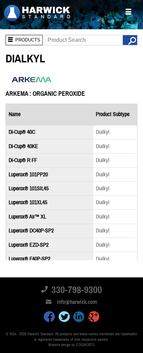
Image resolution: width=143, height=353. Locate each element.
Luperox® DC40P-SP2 (31, 230)
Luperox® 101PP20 (28, 174)
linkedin (78, 317)
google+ (93, 317)
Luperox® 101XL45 (28, 202)
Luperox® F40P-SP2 (29, 258)
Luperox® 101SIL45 (29, 188)
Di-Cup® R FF (23, 160)
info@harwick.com (77, 302)
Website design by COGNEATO (71, 344)
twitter (64, 317)
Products (23, 39)
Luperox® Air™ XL (27, 216)
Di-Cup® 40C (22, 132)
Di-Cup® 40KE (23, 146)
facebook (49, 317)
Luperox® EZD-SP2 (29, 244)
